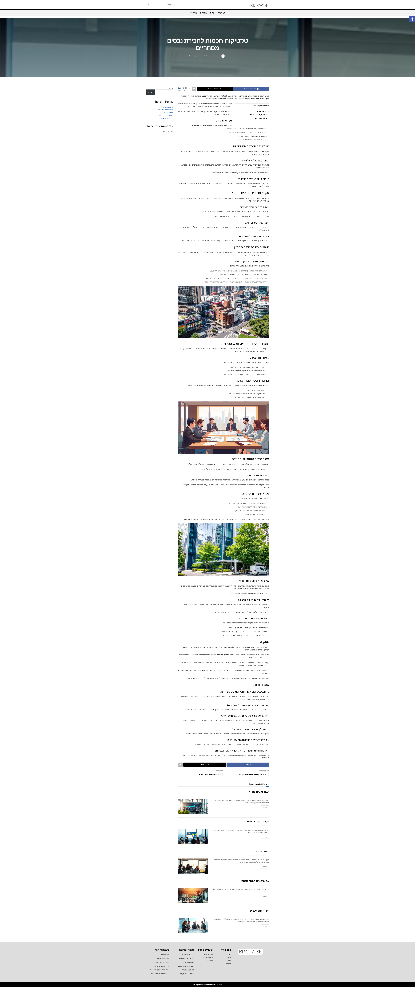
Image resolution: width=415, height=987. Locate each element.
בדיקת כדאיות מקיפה (187, 974)
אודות (212, 13)
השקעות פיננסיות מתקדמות (160, 962)
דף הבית (221, 13)
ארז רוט (215, 56)
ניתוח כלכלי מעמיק (163, 958)
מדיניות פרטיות (208, 958)
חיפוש (171, 88)
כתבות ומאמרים (197, 56)
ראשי (268, 79)
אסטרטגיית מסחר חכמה (255, 880)
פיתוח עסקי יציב (261, 118)
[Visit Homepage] (258, 5)
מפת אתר (210, 961)
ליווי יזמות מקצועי (259, 910)
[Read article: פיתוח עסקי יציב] (193, 866)
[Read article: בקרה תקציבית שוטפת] (193, 836)
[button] (412, 19)
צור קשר (194, 13)
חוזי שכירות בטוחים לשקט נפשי (159, 970)
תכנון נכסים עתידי (260, 111)
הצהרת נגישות (208, 954)
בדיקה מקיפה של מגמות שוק (160, 974)
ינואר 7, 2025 (206, 56)
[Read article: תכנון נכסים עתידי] (193, 806)
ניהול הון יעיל (165, 954)
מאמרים (203, 13)
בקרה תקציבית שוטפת (258, 115)
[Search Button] (148, 5)
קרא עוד (264, 806)
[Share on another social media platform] (194, 89)
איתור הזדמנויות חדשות (161, 966)
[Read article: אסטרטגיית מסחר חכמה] (193, 895)
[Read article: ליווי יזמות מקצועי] (193, 925)
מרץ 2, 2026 (255, 796)
